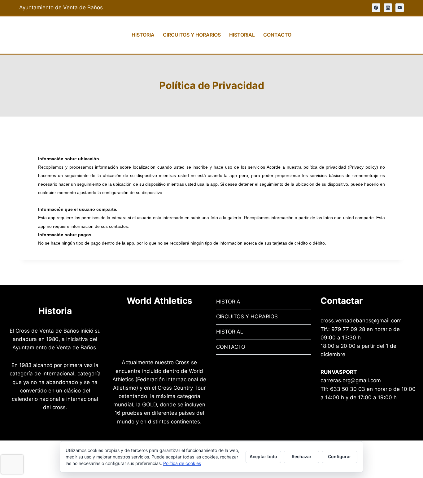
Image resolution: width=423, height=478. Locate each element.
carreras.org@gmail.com (351, 380)
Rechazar (302, 456)
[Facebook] (376, 7)
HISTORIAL (242, 35)
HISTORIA (143, 35)
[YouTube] (399, 7)
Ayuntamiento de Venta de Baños (61, 7)
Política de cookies (182, 463)
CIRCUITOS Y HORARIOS (192, 35)
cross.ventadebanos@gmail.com (361, 320)
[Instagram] (388, 7)
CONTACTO (277, 35)
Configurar (339, 456)
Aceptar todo (263, 456)
